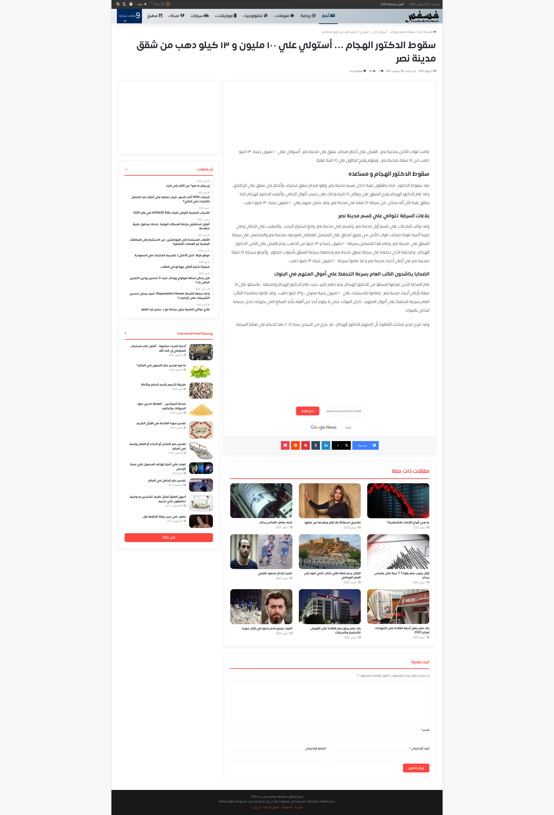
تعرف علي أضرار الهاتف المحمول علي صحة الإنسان (158, 466)
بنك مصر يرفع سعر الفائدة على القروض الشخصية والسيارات (336, 630)
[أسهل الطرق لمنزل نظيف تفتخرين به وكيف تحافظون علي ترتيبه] (201, 503)
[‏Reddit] (295, 445)
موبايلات (225, 16)
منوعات (283, 16)
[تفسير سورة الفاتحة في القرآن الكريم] (201, 430)
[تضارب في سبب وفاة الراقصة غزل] (201, 521)
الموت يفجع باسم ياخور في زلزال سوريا (267, 628)
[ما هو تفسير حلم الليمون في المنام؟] (201, 371)
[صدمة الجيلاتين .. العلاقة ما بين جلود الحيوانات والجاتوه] (201, 410)
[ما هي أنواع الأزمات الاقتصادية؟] (398, 500)
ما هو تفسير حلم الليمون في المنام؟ (161, 365)
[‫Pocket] (285, 445)
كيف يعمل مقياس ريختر (276, 522)
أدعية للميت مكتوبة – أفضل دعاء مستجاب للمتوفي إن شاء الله (158, 348)
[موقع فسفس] (421, 16)
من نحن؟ (256, 807)
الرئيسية (428, 32)
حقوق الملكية (271, 807)
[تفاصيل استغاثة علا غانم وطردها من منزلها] (330, 500)
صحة (175, 16)
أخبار (326, 16)
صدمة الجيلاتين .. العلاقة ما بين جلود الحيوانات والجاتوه (161, 406)
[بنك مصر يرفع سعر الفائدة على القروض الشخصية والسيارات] (330, 606)
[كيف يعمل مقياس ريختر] (261, 500)
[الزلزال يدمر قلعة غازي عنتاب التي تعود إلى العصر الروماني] (330, 551)
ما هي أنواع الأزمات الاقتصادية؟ (408, 522)
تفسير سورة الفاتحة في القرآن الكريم (161, 423)
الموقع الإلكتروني (315, 748)
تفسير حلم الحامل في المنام (167, 480)
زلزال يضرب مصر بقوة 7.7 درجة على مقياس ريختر (401, 575)
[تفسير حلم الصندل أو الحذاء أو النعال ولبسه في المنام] (201, 450)
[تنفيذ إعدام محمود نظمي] (261, 551)
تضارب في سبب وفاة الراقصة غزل (164, 516)
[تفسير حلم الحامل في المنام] (201, 485)
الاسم (425, 730)
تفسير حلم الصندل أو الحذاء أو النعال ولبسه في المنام (157, 446)
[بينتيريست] (305, 445)
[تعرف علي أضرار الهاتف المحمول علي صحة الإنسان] (201, 468)
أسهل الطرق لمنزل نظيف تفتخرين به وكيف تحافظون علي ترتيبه (157, 499)
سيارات (197, 16)
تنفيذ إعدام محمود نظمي (275, 573)
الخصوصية (287, 807)
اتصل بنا (299, 807)
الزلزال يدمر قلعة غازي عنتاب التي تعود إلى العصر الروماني (332, 575)
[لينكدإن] (326, 445)
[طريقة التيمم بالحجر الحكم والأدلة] (201, 391)
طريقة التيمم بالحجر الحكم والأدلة (163, 384)
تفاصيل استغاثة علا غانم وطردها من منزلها (332, 522)
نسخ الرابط (307, 410)
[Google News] (323, 427)
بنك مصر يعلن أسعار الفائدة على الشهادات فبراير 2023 (402, 630)
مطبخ (153, 16)
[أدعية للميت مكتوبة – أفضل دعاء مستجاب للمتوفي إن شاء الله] (201, 352)
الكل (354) (168, 537)
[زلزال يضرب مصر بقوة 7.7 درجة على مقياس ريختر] (398, 551)
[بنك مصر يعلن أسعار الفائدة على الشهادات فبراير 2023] (398, 606)
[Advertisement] (329, 110)
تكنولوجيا (254, 16)
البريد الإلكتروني (419, 748)
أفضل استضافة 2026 (392, 4)
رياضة (306, 16)
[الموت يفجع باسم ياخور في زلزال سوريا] (261, 606)
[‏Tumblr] (315, 445)
